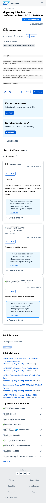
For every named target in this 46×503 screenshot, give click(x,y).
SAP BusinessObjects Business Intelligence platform (18, 45)
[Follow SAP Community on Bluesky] (21, 473)
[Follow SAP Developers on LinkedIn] (29, 473)
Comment (38, 92)
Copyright (11, 486)
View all (5, 462)
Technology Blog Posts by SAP (16, 364)
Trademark (11, 492)
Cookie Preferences (11, 498)
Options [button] (42, 20)
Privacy (11, 480)
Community (15, 3)
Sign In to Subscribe (31, 19)
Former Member (15, 30)
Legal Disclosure (34, 486)
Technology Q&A (9, 8)
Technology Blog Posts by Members (18, 381)
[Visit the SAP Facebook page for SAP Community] (17, 473)
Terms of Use (34, 480)
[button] (28, 36)
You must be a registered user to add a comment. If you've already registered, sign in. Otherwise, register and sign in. (21, 205)
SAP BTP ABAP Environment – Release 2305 (20, 395)
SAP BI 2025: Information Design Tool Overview (20, 368)
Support (34, 492)
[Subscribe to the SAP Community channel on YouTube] (25, 473)
